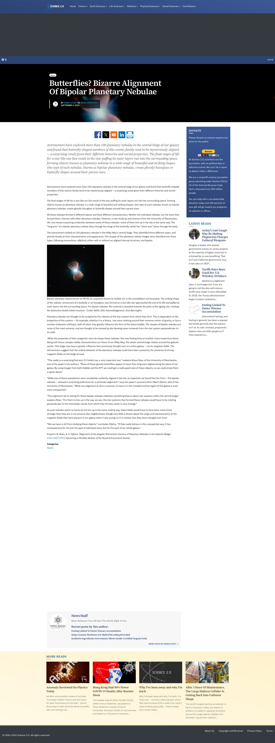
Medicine (131, 6)
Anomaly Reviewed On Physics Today (67, 689)
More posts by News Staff (162, 644)
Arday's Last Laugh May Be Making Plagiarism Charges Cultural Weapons (215, 235)
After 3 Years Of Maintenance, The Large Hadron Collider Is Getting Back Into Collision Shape (205, 693)
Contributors (189, 6)
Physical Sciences (149, 6)
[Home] (56, 6)
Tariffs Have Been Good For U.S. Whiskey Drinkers (214, 272)
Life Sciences (116, 6)
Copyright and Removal (231, 730)
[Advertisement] (137, 35)
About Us (209, 730)
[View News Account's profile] (55, 104)
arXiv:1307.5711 (56, 438)
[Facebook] (3, 59)
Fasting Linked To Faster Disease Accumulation (96, 630)
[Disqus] (114, 489)
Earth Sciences (97, 6)
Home (73, 6)
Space (52, 75)
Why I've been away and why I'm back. (160, 689)
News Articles (89, 102)
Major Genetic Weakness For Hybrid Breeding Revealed (100, 634)
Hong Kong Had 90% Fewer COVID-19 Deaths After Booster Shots (113, 691)
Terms (269, 730)
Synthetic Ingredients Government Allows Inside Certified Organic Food (109, 638)
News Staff (70, 102)
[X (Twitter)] (6, 59)
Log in (270, 60)
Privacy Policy (254, 730)
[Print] (129, 134)
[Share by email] (113, 134)
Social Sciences (170, 6)
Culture (82, 6)
